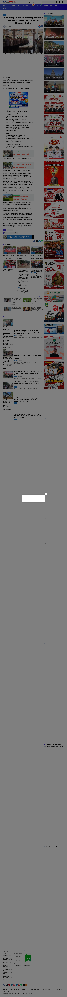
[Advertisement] (33, 498)
